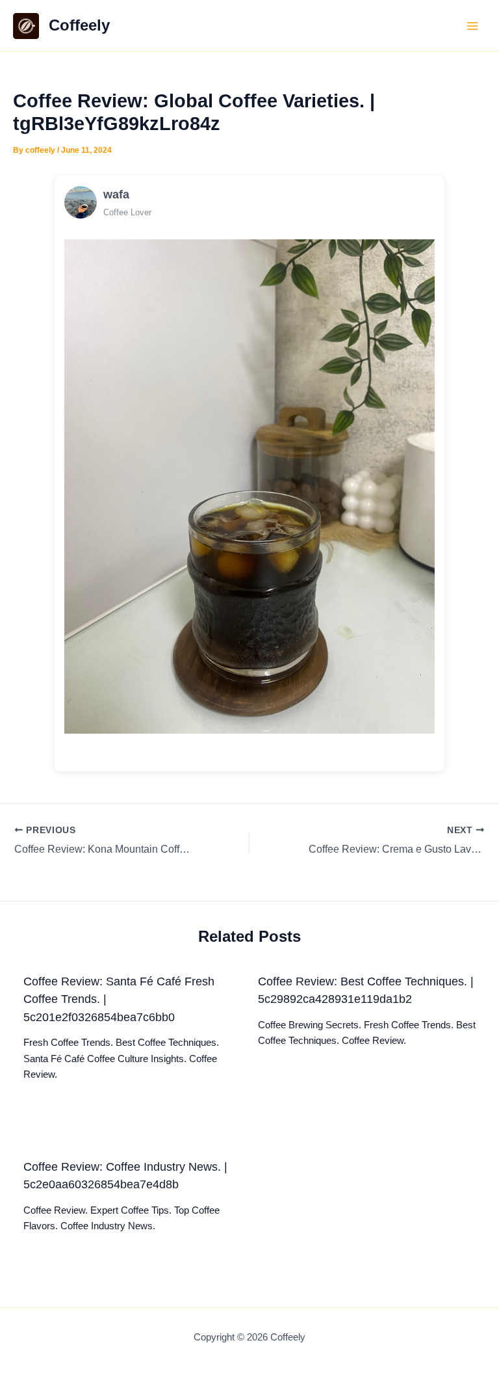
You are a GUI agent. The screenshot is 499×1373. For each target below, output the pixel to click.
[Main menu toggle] (472, 26)
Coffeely (79, 25)
